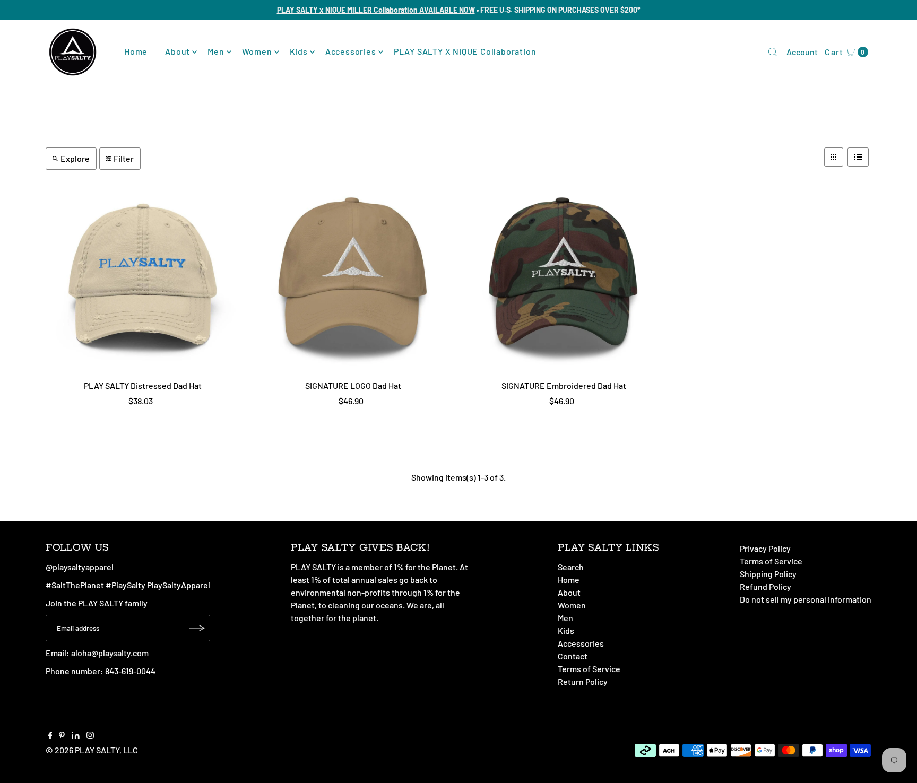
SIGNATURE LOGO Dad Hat (353, 385)
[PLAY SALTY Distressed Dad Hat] (143, 277)
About (177, 51)
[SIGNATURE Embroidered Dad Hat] (563, 277)
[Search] (772, 52)
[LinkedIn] (76, 736)
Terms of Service (589, 669)
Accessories (350, 51)
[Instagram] (90, 736)
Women (257, 51)
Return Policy (583, 681)
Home (136, 51)
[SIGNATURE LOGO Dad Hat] (353, 277)
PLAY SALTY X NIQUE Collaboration (465, 51)
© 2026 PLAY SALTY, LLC (92, 750)
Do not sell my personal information (805, 599)
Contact (572, 656)
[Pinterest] (62, 736)
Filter (124, 158)
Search (571, 567)
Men (215, 51)
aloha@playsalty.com (110, 653)
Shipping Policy (768, 574)
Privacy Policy (765, 548)
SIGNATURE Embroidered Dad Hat (563, 385)
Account (802, 52)
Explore (75, 158)
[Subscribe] (197, 628)
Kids (299, 51)
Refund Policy (765, 586)
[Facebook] (50, 736)
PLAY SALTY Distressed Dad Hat (143, 385)
